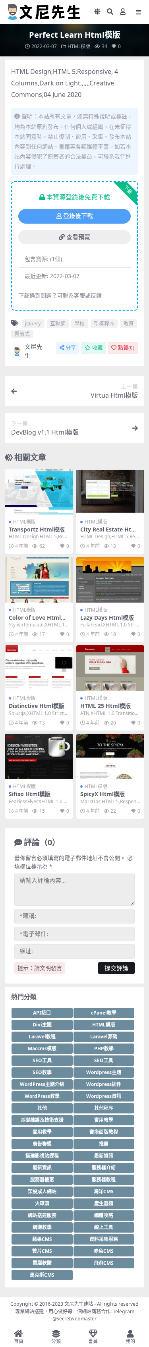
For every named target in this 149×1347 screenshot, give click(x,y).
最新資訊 (103, 1155)
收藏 (97, 348)
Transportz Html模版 (37, 529)
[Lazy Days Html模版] (110, 579)
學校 (79, 323)
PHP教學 (104, 1048)
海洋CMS (104, 1191)
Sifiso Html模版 (29, 794)
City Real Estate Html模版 (109, 533)
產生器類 (103, 1203)
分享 (71, 348)
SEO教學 (42, 1072)
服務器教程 (104, 1179)
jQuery (33, 323)
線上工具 (103, 1227)
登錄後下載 (78, 216)
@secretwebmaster (74, 1318)
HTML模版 (79, 46)
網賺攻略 (103, 1215)
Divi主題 (42, 1024)
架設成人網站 (42, 1191)
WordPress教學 (42, 1096)
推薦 (103, 1143)
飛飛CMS (104, 1263)
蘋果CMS (42, 1239)
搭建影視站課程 (42, 1155)
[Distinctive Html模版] (39, 667)
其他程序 (103, 1108)
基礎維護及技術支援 (42, 1120)
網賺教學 (42, 1227)
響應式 (22, 333)
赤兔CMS (104, 1251)
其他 (42, 1108)
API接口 (42, 1012)
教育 (129, 323)
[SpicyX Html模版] (110, 756)
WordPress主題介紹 (42, 1084)
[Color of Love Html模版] (39, 579)
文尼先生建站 (78, 1304)
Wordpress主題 (103, 1072)
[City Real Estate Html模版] (110, 491)
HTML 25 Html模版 (105, 705)
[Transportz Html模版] (39, 491)
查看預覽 (78, 237)
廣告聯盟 (42, 1143)
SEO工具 (42, 1060)
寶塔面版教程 (103, 1132)
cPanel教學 (103, 1012)
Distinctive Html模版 (36, 705)
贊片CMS (42, 1251)
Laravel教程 (42, 1036)
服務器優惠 (42, 1179)
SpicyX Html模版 (102, 794)
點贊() (126, 348)
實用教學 (103, 1120)
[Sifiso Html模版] (39, 756)
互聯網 (58, 323)
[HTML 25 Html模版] (110, 667)
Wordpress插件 (103, 1084)
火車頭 (42, 1203)
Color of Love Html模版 (37, 621)
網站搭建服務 (42, 1215)
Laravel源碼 (103, 1036)
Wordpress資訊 (103, 1096)
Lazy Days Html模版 (107, 617)
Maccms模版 (42, 1048)
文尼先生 (34, 350)
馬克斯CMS (42, 1275)
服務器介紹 (104, 1167)
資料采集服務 (103, 1239)
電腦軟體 (42, 1263)
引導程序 (104, 323)
